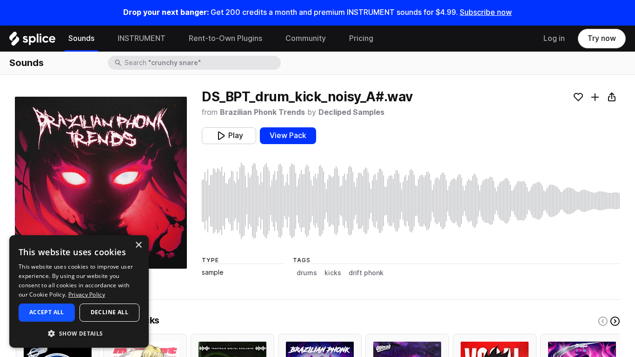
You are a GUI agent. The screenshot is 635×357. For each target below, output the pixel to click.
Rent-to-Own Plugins (225, 38)
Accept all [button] (46, 312)
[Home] (32, 41)
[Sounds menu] (101, 38)
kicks (332, 273)
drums (307, 273)
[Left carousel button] (603, 321)
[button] (79, 333)
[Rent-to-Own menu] (269, 38)
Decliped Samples (351, 112)
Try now (602, 38)
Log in (554, 38)
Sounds (81, 38)
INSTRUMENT (141, 38)
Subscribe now (486, 12)
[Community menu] (333, 38)
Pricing (361, 38)
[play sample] (411, 201)
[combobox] (202, 62)
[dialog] (79, 291)
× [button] (138, 245)
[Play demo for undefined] (100, 182)
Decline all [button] (109, 312)
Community (305, 38)
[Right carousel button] (615, 321)
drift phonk (366, 273)
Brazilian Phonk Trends (262, 112)
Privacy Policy (86, 294)
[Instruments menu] (172, 38)
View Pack (288, 135)
